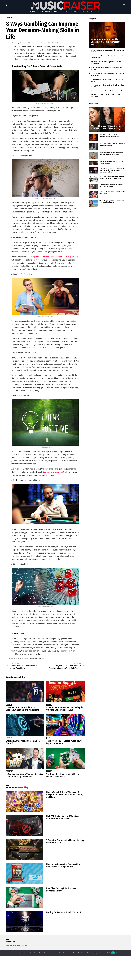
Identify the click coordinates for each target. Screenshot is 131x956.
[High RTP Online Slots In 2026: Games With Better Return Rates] (24, 825)
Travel (98, 11)
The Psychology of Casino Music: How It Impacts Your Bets (64, 742)
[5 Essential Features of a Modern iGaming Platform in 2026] (24, 849)
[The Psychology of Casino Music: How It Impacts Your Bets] (65, 725)
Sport (9, 704)
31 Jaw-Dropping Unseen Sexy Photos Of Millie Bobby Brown (111, 202)
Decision (24, 658)
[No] (116, 952)
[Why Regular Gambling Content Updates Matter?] (25, 725)
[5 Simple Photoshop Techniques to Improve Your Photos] (93, 186)
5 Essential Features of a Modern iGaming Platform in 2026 (65, 841)
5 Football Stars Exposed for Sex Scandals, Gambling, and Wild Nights (22, 708)
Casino (49, 704)
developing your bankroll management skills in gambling (53, 257)
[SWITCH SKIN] (7, 5)
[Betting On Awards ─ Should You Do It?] (24, 921)
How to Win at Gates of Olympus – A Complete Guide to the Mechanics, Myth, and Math (64, 794)
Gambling (9, 738)
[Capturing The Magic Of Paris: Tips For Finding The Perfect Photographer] (93, 179)
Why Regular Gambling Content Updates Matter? (24, 742)
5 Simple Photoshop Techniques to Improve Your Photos (111, 185)
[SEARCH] (124, 5)
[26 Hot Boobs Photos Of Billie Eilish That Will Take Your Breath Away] (107, 35)
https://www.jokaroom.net (52, 472)
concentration (13, 658)
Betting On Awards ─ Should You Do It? (64, 912)
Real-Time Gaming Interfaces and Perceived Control (61, 889)
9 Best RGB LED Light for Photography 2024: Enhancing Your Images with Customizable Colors (111, 170)
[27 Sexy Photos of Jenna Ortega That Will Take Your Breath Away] (107, 119)
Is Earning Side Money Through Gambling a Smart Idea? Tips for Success (24, 775)
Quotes (65, 11)
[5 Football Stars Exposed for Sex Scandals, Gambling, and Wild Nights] (25, 691)
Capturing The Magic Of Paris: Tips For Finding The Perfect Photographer (111, 177)
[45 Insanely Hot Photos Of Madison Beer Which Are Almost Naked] (93, 155)
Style (82, 11)
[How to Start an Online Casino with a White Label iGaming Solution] (24, 873)
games (29, 121)
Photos (48, 11)
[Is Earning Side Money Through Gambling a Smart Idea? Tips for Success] (25, 758)
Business (74, 11)
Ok (113, 953)
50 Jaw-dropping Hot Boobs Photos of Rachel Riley (108, 91)
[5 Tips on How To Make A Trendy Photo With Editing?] (93, 194)
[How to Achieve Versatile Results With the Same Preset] (93, 163)
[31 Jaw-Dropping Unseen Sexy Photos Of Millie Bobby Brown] (93, 203)
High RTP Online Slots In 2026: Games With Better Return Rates (63, 817)
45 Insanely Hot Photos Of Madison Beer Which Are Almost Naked (111, 153)
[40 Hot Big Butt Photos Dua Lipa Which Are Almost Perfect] (93, 146)
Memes (56, 11)
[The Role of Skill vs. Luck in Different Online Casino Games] (65, 758)
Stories (33, 11)
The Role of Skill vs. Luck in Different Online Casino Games (63, 775)
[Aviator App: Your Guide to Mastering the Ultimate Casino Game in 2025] (65, 691)
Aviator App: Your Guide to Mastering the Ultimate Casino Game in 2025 (65, 708)
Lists (41, 11)
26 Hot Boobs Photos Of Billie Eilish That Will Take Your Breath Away (111, 136)
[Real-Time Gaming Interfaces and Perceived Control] (24, 897)
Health (90, 11)
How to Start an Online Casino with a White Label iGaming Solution (63, 865)
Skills (41, 658)
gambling (33, 658)
